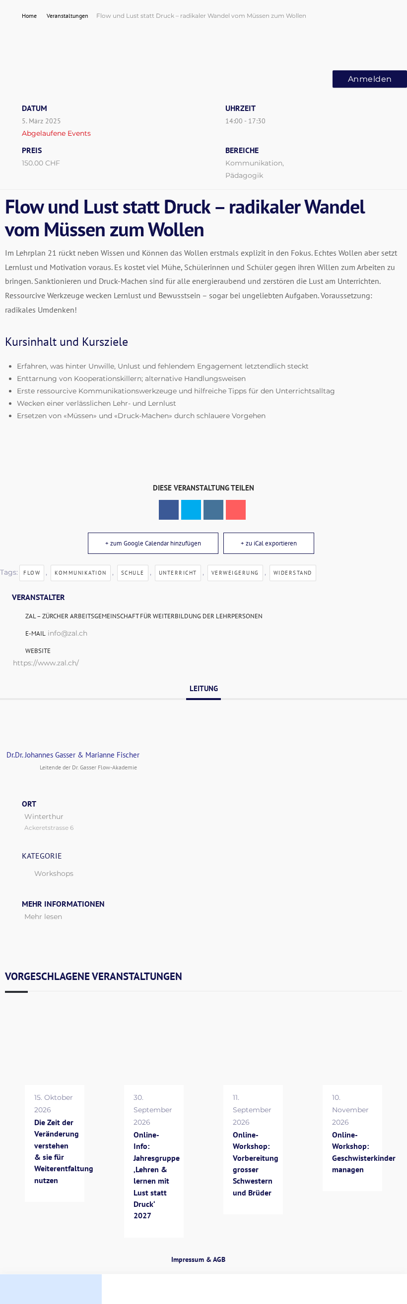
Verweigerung (235, 572)
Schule (132, 572)
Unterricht (178, 572)
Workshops (53, 873)
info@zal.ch (67, 633)
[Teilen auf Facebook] (169, 510)
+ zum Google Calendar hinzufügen (153, 543)
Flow (31, 572)
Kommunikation (81, 572)
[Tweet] (191, 510)
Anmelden (370, 79)
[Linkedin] (213, 510)
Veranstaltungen (67, 15)
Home (30, 15)
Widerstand (292, 572)
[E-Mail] (236, 510)
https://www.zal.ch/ (46, 662)
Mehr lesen (43, 916)
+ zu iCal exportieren (269, 543)
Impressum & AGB (198, 1259)
